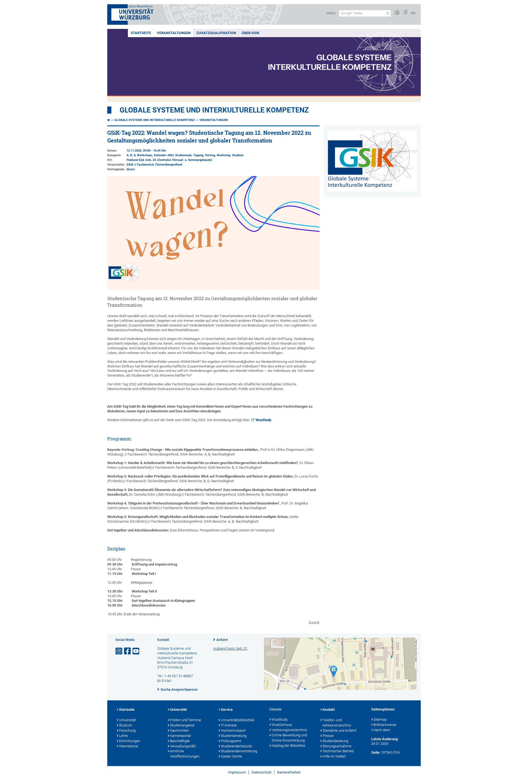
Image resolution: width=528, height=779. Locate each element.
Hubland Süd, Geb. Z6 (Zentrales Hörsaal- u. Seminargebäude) (169, 160)
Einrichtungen (129, 741)
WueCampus (282, 725)
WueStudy (263, 420)
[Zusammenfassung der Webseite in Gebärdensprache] (405, 12)
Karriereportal (180, 736)
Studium (125, 725)
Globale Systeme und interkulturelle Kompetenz (154, 120)
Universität (127, 720)
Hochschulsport (233, 730)
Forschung (127, 730)
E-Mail (166, 681)
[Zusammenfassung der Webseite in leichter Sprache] (396, 12)
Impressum (237, 772)
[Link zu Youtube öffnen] (136, 651)
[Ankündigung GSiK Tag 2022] (213, 288)
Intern (331, 13)
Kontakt (329, 709)
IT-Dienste (229, 725)
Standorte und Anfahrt (339, 730)
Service (227, 709)
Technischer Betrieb (338, 751)
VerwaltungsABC (183, 746)
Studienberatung (233, 736)
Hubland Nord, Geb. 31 (230, 648)
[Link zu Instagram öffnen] (119, 651)
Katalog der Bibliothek (288, 746)
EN (413, 13)
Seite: (375, 752)
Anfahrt (222, 640)
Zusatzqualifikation (216, 33)
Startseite (141, 33)
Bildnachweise (384, 725)
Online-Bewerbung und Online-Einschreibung (289, 737)
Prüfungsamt (231, 741)
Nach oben (381, 730)
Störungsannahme (337, 746)
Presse (328, 736)
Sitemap (380, 719)
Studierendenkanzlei (236, 746)
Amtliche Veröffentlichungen (184, 753)
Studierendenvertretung (239, 751)
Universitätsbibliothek (237, 720)
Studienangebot (182, 725)
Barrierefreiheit (288, 772)
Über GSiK (250, 33)
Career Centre (231, 756)
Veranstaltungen (174, 33)
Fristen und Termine (185, 720)
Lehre (123, 736)
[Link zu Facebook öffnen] (128, 651)
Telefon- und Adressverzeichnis (337, 722)
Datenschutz (261, 772)
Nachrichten (179, 730)
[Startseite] (108, 120)
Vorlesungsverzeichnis (289, 730)
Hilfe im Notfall (334, 756)
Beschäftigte (180, 741)
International (128, 746)
